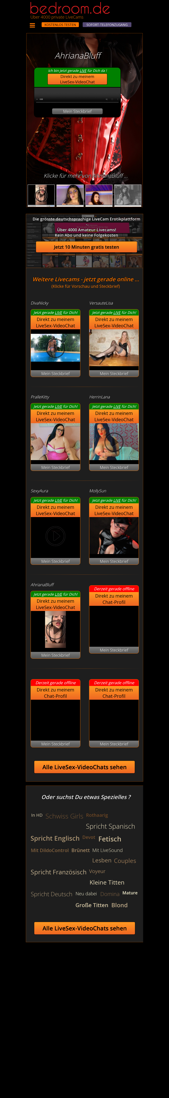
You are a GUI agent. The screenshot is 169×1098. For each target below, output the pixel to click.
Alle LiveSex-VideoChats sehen (84, 767)
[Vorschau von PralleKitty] (55, 458)
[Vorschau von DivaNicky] (55, 364)
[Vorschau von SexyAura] (55, 536)
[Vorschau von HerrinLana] (114, 458)
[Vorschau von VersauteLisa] (114, 364)
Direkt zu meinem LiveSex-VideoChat (77, 79)
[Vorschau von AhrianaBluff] (55, 646)
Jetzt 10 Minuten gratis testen (86, 247)
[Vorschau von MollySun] (114, 552)
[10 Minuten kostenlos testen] (37, 23)
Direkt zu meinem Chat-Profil (114, 599)
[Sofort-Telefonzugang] (39, 23)
